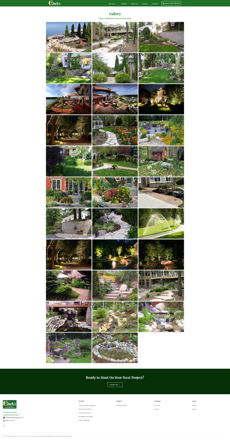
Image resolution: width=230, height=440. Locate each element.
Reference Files (121, 405)
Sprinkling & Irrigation (86, 416)
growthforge (49, 436)
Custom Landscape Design (87, 405)
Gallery (124, 4)
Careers (145, 4)
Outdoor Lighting (84, 420)
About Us (134, 4)
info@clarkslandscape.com (14, 417)
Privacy (194, 405)
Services (112, 4)
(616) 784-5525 (9, 420)
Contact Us (114, 385)
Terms (194, 409)
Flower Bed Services (85, 409)
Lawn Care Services (85, 413)
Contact (155, 4)
